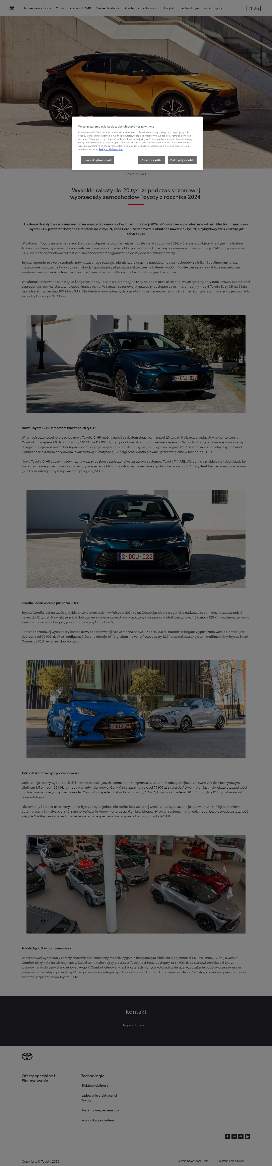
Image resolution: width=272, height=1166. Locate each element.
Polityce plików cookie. (111, 149)
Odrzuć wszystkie (151, 160)
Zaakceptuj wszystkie (182, 160)
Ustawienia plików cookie (97, 160)
